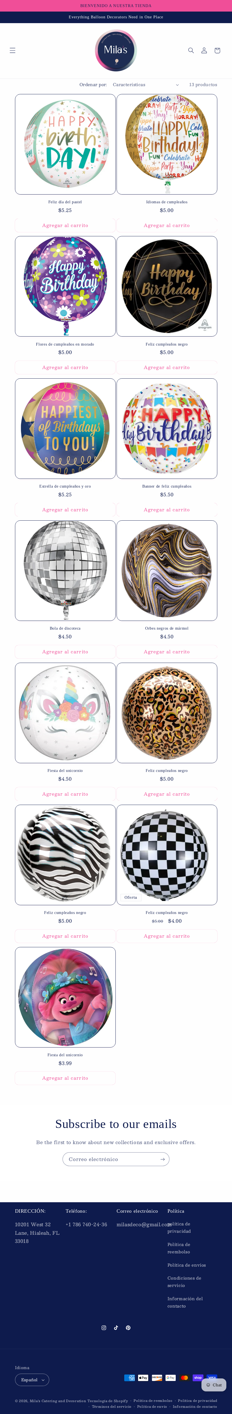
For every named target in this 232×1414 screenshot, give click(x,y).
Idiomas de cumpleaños (167, 202)
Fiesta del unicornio (65, 770)
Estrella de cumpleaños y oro (65, 486)
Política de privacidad (197, 1400)
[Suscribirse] (162, 1159)
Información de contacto (195, 1406)
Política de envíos (186, 1265)
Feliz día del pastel (65, 202)
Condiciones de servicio (184, 1282)
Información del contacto (185, 1302)
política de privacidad (179, 1227)
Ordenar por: (93, 84)
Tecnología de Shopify (107, 1401)
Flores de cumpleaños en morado (65, 344)
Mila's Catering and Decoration (58, 1401)
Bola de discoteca (65, 628)
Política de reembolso (178, 1248)
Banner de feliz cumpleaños (166, 486)
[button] (12, 50)
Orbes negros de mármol (167, 628)
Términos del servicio (112, 1406)
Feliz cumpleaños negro (167, 344)
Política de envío (152, 1406)
